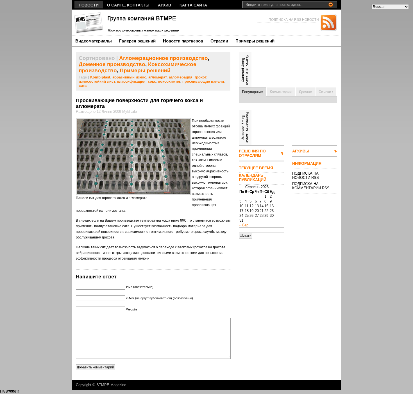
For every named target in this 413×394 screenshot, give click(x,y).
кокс (152, 81)
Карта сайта (193, 5)
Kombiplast (100, 77)
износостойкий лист (97, 81)
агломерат (157, 77)
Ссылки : (326, 92)
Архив (164, 5)
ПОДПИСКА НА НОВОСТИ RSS (305, 175)
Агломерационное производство (163, 58)
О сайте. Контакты (128, 5)
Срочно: (305, 92)
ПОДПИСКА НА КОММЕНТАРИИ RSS (311, 186)
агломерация (180, 77)
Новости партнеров (183, 41)
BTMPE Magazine (111, 385)
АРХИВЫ (300, 151)
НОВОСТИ (89, 5)
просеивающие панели (203, 81)
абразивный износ (129, 77)
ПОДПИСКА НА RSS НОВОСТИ (294, 20)
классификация (131, 81)
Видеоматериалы (93, 41)
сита (83, 86)
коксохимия (169, 81)
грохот (200, 77)
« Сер (243, 225)
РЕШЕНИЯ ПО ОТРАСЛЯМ (252, 153)
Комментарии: (281, 92)
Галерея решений (137, 41)
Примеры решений (254, 41)
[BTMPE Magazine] (126, 23)
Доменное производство (112, 64)
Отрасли (219, 41)
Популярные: (252, 92)
